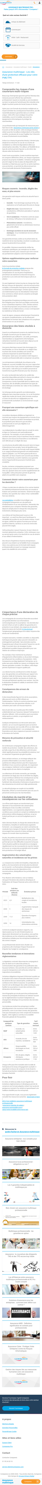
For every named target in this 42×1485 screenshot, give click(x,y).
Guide (29, 67)
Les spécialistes (7, 500)
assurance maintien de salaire (13, 1105)
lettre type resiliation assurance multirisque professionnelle (17, 1102)
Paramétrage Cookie (9, 1431)
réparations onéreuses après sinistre (26, 128)
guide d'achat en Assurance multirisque (22, 1132)
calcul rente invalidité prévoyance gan (15, 1109)
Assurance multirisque (20, 67)
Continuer (8, 56)
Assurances (9, 67)
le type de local (27, 629)
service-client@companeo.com (13, 1467)
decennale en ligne (33, 1097)
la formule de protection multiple (13, 268)
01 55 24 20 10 (7, 1461)
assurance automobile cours (12, 1107)
